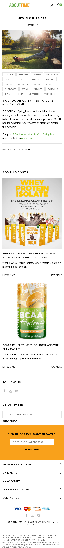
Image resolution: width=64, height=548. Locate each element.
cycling (9, 74)
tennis (8, 94)
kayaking (49, 79)
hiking (35, 79)
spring (25, 89)
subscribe (32, 449)
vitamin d (34, 94)
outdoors (10, 89)
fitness (37, 74)
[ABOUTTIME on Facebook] (4, 391)
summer (38, 89)
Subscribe (9, 421)
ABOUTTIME (40, 521)
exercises (23, 74)
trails (20, 94)
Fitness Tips (52, 74)
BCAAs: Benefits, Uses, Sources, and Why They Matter (31, 347)
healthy (22, 79)
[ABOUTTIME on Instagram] (17, 391)
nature (8, 84)
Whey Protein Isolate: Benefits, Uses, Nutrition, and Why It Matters (29, 255)
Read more (24, 149)
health (8, 79)
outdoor (23, 84)
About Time (27, 138)
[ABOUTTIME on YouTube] (10, 391)
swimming (53, 89)
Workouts (49, 94)
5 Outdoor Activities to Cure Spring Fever (27, 102)
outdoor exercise (43, 84)
